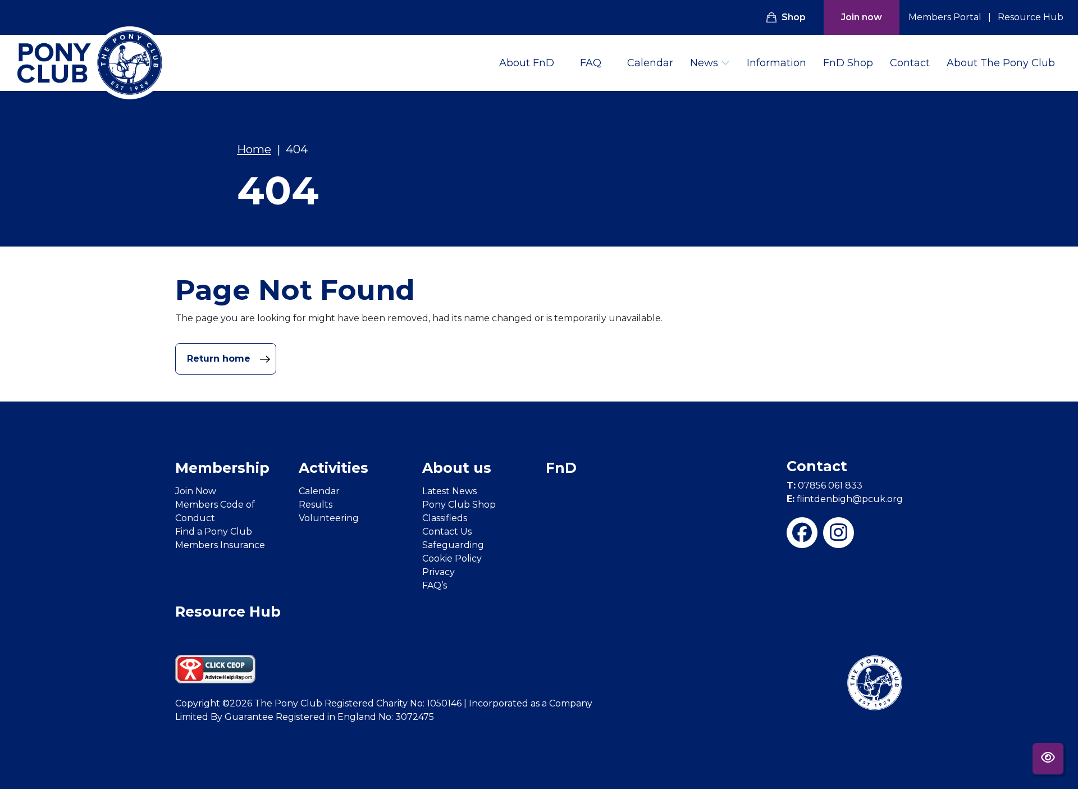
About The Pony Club (1001, 63)
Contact (910, 63)
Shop (794, 17)
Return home (220, 358)
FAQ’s (434, 585)
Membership (222, 467)
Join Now (195, 491)
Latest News (449, 491)
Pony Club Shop (459, 504)
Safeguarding (453, 545)
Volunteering (329, 518)
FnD (561, 467)
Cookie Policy (452, 558)
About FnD (526, 63)
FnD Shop (848, 63)
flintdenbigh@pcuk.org (845, 499)
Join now (861, 17)
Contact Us (447, 531)
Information (776, 63)
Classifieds (444, 518)
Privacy (438, 572)
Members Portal (944, 17)
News (704, 63)
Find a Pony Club (213, 531)
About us (456, 467)
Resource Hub (1030, 17)
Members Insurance (220, 545)
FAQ (590, 63)
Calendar (650, 63)
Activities (333, 467)
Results (315, 504)
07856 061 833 (824, 485)
